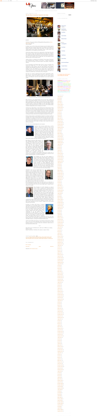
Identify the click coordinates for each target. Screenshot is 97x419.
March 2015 (59, 289)
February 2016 (60, 273)
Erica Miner (63, 32)
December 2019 (60, 202)
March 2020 (59, 197)
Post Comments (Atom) (33, 248)
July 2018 (59, 228)
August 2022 (60, 162)
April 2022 (59, 168)
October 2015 (60, 279)
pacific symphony (60, 86)
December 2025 (60, 107)
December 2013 (60, 312)
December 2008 (60, 401)
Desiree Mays (63, 58)
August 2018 (60, 226)
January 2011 (60, 363)
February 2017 (60, 254)
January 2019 (60, 219)
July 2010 (59, 372)
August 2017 (60, 245)
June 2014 (59, 303)
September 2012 (60, 335)
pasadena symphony (66, 82)
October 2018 (60, 223)
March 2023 (59, 151)
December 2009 (60, 383)
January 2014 (60, 311)
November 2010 (60, 366)
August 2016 (60, 263)
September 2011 (60, 351)
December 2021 (60, 173)
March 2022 (59, 170)
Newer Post (27, 246)
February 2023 (60, 153)
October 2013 (60, 315)
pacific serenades (60, 83)
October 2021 (60, 176)
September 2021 (60, 177)
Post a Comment (28, 244)
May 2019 (59, 213)
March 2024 (59, 133)
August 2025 (60, 110)
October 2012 (60, 334)
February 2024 (60, 134)
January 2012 (60, 348)
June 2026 (59, 98)
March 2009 (59, 397)
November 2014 (60, 295)
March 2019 (59, 216)
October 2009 (60, 386)
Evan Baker (63, 47)
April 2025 (59, 116)
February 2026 (60, 104)
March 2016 (59, 271)
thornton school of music (67, 87)
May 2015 (59, 286)
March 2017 (59, 253)
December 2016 (60, 257)
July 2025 (59, 111)
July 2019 (59, 210)
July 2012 (59, 338)
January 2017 (60, 256)
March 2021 (59, 185)
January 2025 (60, 121)
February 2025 (60, 119)
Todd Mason (50, 238)
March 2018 (59, 234)
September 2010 (60, 369)
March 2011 (59, 360)
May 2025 (59, 115)
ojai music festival (60, 81)
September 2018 (60, 225)
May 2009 (59, 394)
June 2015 (59, 285)
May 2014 (59, 305)
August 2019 (60, 208)
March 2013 (59, 326)
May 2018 (59, 231)
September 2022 (60, 161)
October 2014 (60, 297)
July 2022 (59, 164)
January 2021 (60, 188)
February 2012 (60, 346)
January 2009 (60, 400)
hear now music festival (64, 89)
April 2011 (59, 358)
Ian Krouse (49, 237)
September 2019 (60, 207)
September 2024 (60, 127)
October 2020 (60, 191)
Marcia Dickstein (35, 238)
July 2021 (59, 181)
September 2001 (60, 411)
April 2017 (59, 251)
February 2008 (60, 409)
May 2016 (59, 268)
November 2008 (60, 403)
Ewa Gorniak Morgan (65, 62)
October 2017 (60, 242)
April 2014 (59, 306)
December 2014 (60, 294)
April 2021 (59, 184)
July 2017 (59, 246)
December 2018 (60, 220)
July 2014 (59, 302)
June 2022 (59, 165)
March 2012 (59, 345)
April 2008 (59, 407)
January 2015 (60, 292)
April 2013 (59, 325)
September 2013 (60, 317)
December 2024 (60, 122)
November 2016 (60, 259)
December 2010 (60, 364)
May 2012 (59, 342)
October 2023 (60, 141)
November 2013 (60, 314)
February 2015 (60, 291)
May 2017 (59, 250)
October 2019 (60, 205)
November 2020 (60, 190)
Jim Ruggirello (63, 43)
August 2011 (60, 352)
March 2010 (59, 378)
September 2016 (60, 262)
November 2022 (60, 157)
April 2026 (59, 101)
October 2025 (60, 108)
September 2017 (60, 243)
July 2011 (59, 354)
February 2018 (60, 236)
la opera (69, 80)
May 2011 (59, 357)
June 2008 (59, 406)
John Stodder (28, 238)
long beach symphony (67, 84)
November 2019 (60, 203)
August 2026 (60, 96)
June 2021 (59, 182)
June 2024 (59, 130)
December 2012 (60, 331)
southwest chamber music (62, 88)
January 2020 (60, 200)
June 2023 (59, 147)
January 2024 (60, 136)
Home (40, 246)
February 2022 (60, 171)
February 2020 (60, 199)
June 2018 (59, 230)
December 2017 (60, 239)
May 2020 (59, 196)
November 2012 (60, 332)
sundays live (68, 81)
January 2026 (60, 105)
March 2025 (59, 118)
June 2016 (59, 266)
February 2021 (60, 187)
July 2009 (59, 391)
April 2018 (59, 233)
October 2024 (60, 125)
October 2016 (60, 260)
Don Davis (37, 237)
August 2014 (60, 300)
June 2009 (59, 392)
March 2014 (59, 308)
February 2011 (60, 361)
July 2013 (59, 320)
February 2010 (60, 380)
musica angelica (65, 80)
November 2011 (60, 349)
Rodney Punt (63, 25)
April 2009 (59, 395)
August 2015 (60, 282)
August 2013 (60, 319)
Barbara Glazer (63, 38)
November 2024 (60, 124)
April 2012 (59, 343)
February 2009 (60, 398)
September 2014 (60, 299)
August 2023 (60, 144)
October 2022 (60, 159)
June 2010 (59, 374)
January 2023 (60, 154)
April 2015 (59, 288)
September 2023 (60, 142)
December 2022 (60, 156)
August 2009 (60, 389)
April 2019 (59, 214)
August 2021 (60, 179)
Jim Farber (63, 50)
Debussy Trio (32, 237)
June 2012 (59, 340)
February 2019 (60, 217)
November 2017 (60, 240)
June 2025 (59, 113)
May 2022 (59, 167)
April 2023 (59, 150)
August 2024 (60, 128)
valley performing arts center (64, 90)
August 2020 (60, 193)
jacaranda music (60, 82)
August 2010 (60, 371)
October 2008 (60, 404)
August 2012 (60, 337)
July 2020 (59, 194)
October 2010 (60, 368)
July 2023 (59, 145)
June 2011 (59, 355)
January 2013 (60, 329)
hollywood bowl (65, 86)
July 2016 (59, 265)
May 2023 (59, 148)
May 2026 (59, 99)
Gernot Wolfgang (43, 237)
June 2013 (59, 322)
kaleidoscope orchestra (66, 83)
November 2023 (60, 139)
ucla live (64, 81)
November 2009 (60, 384)
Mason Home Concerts (43, 238)
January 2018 (60, 237)
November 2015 (60, 277)
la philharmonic (60, 80)
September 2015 (60, 280)
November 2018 (60, 222)
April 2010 (59, 377)
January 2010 (60, 381)
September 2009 (60, 388)
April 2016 (59, 269)
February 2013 (60, 328)
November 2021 (60, 174)
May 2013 (59, 323)
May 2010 (59, 375)
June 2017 (59, 248)
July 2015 (59, 283)
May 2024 (59, 131)
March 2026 (59, 102)
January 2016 (60, 274)
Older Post (52, 246)
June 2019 (59, 211)
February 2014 (60, 309)
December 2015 (60, 276)
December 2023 (60, 138)
